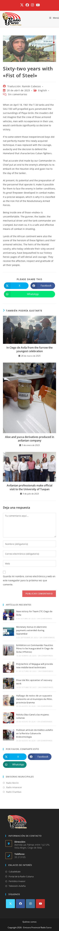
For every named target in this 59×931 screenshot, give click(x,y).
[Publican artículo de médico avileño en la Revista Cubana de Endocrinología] (8, 735)
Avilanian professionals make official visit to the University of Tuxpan (29, 487)
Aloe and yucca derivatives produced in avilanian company (29, 438)
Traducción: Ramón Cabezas (24, 86)
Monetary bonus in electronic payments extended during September (31, 630)
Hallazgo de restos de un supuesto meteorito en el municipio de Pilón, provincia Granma (34, 699)
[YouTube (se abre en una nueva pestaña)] (37, 5)
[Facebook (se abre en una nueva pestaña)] (27, 5)
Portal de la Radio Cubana (21, 876)
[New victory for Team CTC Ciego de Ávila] (8, 614)
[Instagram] (30, 903)
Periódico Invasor (17, 881)
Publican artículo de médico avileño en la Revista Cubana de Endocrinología (34, 733)
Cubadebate (14, 871)
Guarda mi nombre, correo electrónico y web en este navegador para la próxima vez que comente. (29, 580)
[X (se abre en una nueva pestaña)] (22, 5)
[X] (10, 903)
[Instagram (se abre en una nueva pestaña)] (32, 5)
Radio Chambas (13, 791)
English (42, 90)
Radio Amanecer (14, 787)
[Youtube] (40, 903)
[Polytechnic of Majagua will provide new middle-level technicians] (8, 667)
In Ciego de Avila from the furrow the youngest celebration (29, 349)
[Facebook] (20, 903)
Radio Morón (12, 782)
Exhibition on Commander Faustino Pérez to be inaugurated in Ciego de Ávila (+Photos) (34, 648)
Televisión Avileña (17, 885)
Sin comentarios (17, 94)
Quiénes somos (29, 921)
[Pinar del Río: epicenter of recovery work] (8, 683)
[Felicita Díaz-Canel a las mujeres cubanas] (8, 717)
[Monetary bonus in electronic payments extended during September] (8, 631)
